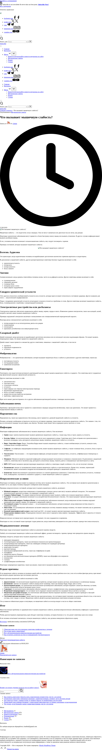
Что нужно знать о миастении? (14, 631)
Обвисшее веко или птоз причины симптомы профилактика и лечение (28, 629)
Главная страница (6, 110)
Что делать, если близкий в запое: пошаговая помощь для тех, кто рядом (28, 704)
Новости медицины (10, 714)
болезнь (2, 640)
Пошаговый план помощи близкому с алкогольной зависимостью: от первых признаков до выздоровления (40, 702)
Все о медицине (5, 6)
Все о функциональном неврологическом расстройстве (23, 633)
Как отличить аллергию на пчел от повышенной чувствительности (27, 635)
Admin (2, 653)
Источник (3, 621)
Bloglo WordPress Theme (47, 745)
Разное (6, 718)
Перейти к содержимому (8, 1)
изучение (8, 640)
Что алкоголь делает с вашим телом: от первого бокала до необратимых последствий (33, 700)
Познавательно (9, 716)
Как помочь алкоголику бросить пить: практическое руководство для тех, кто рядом (32, 697)
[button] (27, 42)
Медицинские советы (18, 112)
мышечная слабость (18, 640)
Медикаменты (9, 711)
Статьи (6, 720)
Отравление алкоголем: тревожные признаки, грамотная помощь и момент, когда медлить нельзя (37, 699)
